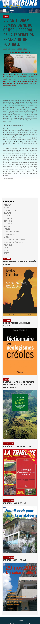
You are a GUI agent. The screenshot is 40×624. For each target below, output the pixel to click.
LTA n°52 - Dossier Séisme (14, 503)
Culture (7, 259)
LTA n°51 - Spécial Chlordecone (17, 446)
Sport (6, 16)
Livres (6, 379)
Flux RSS (20, 621)
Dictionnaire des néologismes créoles (16, 324)
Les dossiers (9, 443)
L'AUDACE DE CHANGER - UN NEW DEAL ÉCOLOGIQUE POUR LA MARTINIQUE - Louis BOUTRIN (18, 384)
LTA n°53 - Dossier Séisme (14, 560)
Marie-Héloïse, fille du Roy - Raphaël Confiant (19, 263)
